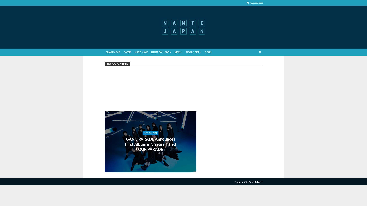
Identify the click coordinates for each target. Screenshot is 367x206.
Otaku (208, 52)
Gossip (127, 52)
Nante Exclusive (160, 52)
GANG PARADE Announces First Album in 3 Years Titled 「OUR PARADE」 (150, 144)
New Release (192, 52)
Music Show (141, 52)
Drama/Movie (113, 52)
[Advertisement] (183, 90)
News (177, 52)
